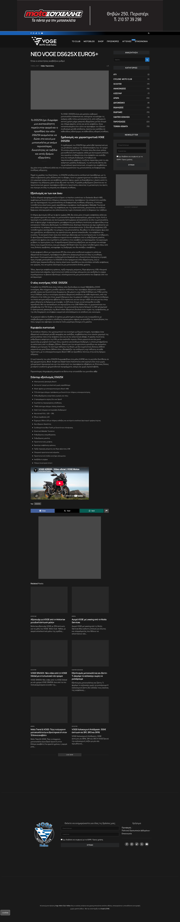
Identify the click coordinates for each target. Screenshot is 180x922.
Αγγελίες (127, 41)
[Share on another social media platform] (106, 511)
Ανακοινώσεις (119, 88)
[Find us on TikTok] (36, 33)
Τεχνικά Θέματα (120, 126)
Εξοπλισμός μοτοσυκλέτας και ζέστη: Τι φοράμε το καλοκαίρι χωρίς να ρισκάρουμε (89, 676)
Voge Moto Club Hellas (62, 906)
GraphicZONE (105, 909)
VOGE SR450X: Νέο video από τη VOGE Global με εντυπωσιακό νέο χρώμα (49, 674)
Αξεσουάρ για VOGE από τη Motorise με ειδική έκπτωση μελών (48, 621)
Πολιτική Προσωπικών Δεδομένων (136, 830)
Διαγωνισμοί (119, 102)
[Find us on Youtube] (42, 33)
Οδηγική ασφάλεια (77, 669)
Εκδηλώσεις (118, 107)
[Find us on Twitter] (39, 33)
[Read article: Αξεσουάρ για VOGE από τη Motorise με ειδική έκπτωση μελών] (49, 600)
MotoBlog (89, 41)
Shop (101, 41)
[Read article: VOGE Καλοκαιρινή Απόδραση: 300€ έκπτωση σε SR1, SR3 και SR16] (90, 710)
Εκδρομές (117, 112)
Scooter (33, 669)
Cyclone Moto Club (122, 79)
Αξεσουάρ (33, 616)
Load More (69, 754)
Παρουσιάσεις (50, 66)
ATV (115, 74)
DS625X (37, 504)
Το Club (76, 41)
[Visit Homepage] (44, 41)
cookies (5, 912)
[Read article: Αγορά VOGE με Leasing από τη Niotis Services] (90, 600)
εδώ (95, 371)
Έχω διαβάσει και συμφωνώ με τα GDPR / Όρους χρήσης (83, 839)
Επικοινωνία (141, 41)
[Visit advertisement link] (90, 15)
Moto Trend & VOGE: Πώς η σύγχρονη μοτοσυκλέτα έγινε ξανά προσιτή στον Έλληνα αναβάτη (49, 732)
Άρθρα (43, 66)
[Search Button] (148, 33)
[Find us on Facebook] (127, 844)
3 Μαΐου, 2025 (35, 66)
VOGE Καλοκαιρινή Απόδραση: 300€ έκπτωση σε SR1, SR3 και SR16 (89, 731)
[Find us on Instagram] (33, 33)
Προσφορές (113, 41)
